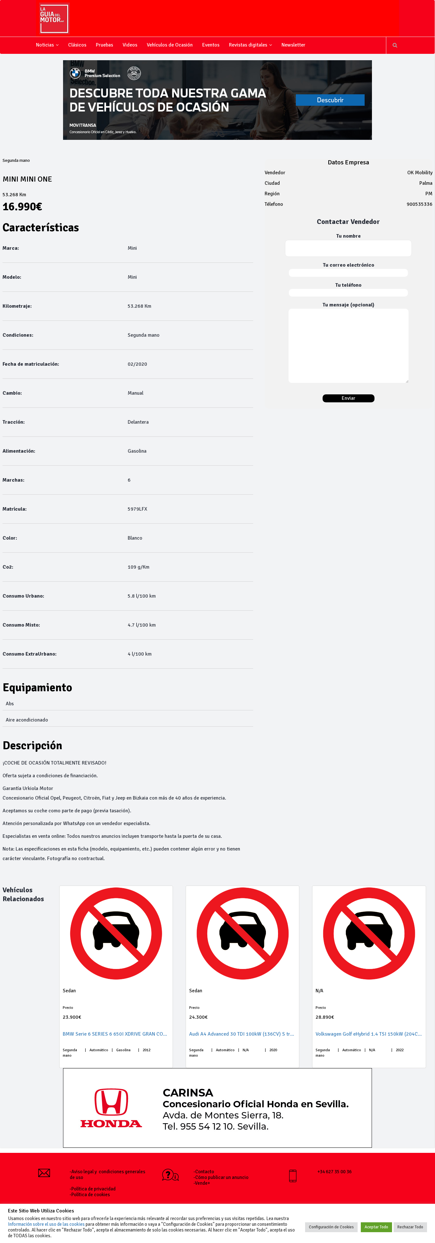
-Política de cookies (90, 1194)
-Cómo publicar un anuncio (221, 1177)
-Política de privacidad (93, 1189)
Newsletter (293, 45)
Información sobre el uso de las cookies (46, 1224)
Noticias (45, 45)
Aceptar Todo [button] (376, 1227)
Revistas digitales (248, 45)
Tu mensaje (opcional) (348, 305)
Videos (130, 45)
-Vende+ (202, 1183)
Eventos (210, 45)
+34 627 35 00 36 (334, 1172)
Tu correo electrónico (348, 265)
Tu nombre (348, 236)
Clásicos (77, 45)
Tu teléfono (348, 285)
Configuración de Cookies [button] (331, 1227)
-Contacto (204, 1172)
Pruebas (104, 45)
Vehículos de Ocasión (170, 45)
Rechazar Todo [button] (410, 1227)
